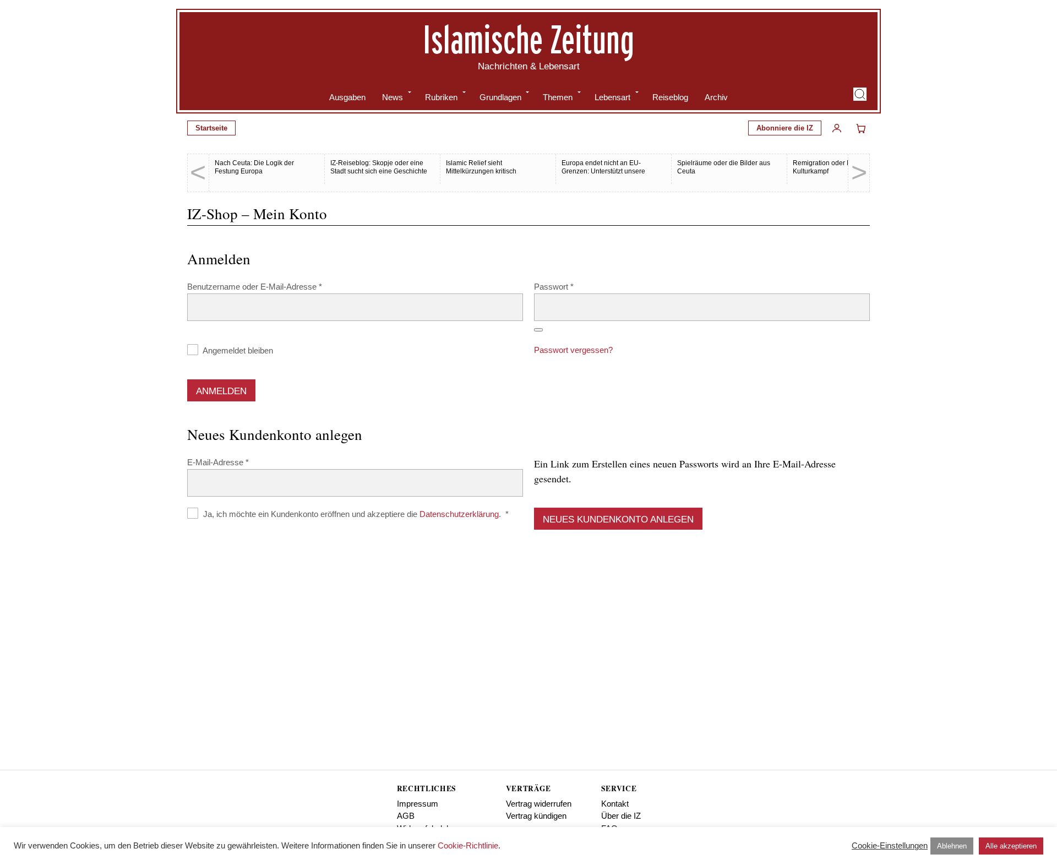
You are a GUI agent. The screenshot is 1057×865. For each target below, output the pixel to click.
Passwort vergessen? (573, 350)
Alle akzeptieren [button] (1011, 846)
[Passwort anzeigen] (538, 329)
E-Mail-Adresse (238, 462)
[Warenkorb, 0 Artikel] (861, 128)
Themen (558, 97)
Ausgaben (347, 97)
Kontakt (615, 803)
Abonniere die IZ (784, 128)
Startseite (211, 128)
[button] (860, 94)
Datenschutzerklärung (459, 514)
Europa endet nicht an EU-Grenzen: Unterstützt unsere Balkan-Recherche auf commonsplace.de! (603, 175)
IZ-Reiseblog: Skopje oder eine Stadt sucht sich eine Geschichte (378, 167)
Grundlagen (500, 97)
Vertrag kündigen (536, 815)
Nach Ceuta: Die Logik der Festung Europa (254, 167)
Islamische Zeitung (528, 39)
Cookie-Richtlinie (468, 845)
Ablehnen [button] (952, 846)
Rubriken (441, 97)
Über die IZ (621, 815)
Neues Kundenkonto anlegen (618, 519)
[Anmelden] (837, 128)
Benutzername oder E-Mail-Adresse (275, 286)
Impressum (417, 803)
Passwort (574, 286)
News (392, 97)
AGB (406, 815)
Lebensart (612, 97)
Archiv (716, 97)
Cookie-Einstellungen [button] (890, 845)
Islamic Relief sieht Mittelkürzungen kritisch (481, 167)
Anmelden (221, 391)
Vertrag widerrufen (538, 803)
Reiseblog (670, 97)
